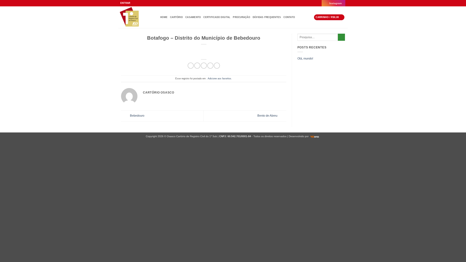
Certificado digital (216, 17)
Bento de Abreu (267, 115)
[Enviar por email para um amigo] (204, 66)
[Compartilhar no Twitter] (197, 66)
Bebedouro (136, 115)
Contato (289, 17)
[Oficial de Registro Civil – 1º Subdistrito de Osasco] (136, 17)
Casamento (193, 17)
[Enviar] (341, 37)
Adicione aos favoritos (219, 78)
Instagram (335, 3)
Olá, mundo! (305, 58)
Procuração (241, 17)
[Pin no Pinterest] (210, 66)
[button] (125, 3)
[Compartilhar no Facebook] (191, 66)
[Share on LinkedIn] (217, 66)
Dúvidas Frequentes (267, 17)
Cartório (176, 17)
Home (163, 17)
